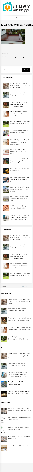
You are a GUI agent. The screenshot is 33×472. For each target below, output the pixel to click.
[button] (31, 18)
